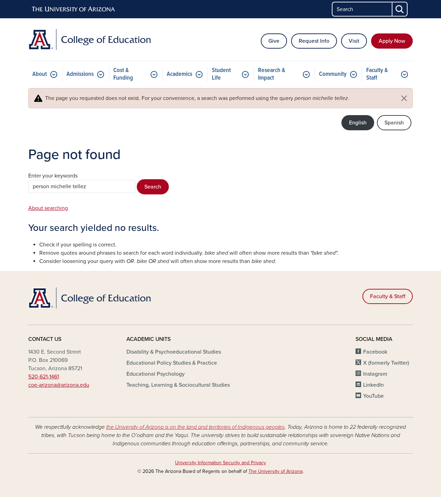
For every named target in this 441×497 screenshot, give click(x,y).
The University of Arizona (275, 471)
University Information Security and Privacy (220, 463)
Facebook (375, 351)
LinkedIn (373, 385)
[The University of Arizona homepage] (73, 9)
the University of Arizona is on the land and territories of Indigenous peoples (195, 427)
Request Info (314, 41)
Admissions (80, 74)
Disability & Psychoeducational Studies (173, 351)
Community (333, 74)
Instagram (375, 374)
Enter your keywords (53, 175)
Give (273, 41)
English (358, 122)
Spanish (394, 122)
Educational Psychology (155, 374)
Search (152, 186)
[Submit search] (400, 9)
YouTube (373, 396)
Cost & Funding (123, 74)
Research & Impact (271, 74)
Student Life (221, 74)
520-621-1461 (43, 376)
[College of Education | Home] (89, 39)
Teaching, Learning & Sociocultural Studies (178, 385)
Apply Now (392, 41)
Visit (354, 41)
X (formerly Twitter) (386, 362)
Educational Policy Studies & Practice (171, 362)
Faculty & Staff (377, 74)
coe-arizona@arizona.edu (58, 385)
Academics (179, 74)
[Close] (404, 98)
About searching (48, 208)
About (39, 74)
